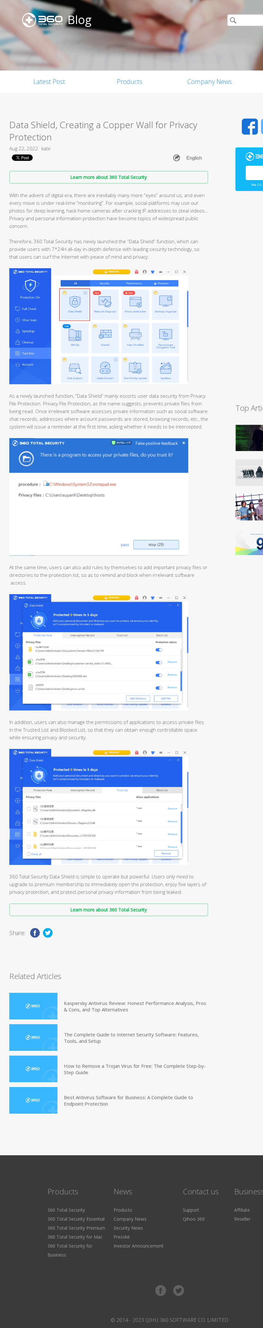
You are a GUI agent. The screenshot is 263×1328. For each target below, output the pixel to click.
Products (129, 81)
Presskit (122, 1237)
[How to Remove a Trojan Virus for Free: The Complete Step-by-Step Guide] (33, 1069)
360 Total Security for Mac (75, 1237)
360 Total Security (66, 1210)
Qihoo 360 (194, 1219)
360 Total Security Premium (76, 1228)
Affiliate (242, 1210)
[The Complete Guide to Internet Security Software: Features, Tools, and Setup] (33, 1037)
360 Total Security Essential (76, 1219)
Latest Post (49, 81)
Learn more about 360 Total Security (108, 177)
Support (191, 1210)
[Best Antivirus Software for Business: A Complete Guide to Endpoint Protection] (33, 1100)
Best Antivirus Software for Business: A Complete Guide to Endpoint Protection (128, 1100)
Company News (209, 81)
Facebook (250, 127)
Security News (128, 1228)
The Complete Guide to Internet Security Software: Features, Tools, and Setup (131, 1037)
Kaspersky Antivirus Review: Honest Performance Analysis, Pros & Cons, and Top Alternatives (135, 1006)
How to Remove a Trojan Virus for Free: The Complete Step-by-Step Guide (135, 1069)
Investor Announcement (139, 1246)
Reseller (242, 1219)
